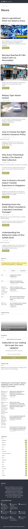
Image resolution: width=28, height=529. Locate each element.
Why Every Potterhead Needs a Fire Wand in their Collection (12, 157)
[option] (14, 323)
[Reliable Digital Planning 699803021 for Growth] (23, 513)
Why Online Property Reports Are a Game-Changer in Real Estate (17, 298)
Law (3, 464)
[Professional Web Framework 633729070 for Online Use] (5, 513)
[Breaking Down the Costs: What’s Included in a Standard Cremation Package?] (14, 217)
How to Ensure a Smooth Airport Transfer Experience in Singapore (13, 183)
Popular (4, 270)
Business (4, 444)
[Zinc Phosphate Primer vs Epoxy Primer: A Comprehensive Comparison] (5, 305)
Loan (3, 473)
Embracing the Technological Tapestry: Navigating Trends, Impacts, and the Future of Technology (13, 384)
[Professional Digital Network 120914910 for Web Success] (23, 519)
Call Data (4, 468)
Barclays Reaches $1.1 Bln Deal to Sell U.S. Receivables (14, 57)
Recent (13, 270)
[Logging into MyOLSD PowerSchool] (5, 276)
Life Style (4, 451)
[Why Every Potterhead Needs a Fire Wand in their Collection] (14, 165)
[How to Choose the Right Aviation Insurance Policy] (14, 139)
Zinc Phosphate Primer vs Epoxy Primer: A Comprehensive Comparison (18, 305)
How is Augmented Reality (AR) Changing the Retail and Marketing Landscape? (17, 417)
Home (3, 6)
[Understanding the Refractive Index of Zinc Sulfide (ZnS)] (14, 242)
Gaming (3, 475)
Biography (4, 440)
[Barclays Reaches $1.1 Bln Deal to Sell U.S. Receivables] (14, 72)
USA (3, 457)
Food (3, 470)
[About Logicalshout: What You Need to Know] (14, 32)
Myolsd (3, 442)
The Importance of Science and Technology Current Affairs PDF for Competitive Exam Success (18, 428)
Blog (3, 449)
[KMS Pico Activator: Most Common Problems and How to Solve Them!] (5, 290)
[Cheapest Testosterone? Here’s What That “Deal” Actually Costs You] (5, 507)
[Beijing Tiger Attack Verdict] (14, 109)
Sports (3, 466)
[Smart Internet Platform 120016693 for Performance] (14, 519)
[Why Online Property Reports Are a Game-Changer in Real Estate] (5, 298)
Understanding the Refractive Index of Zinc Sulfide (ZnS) (13, 235)
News (3, 462)
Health (3, 455)
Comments (22, 270)
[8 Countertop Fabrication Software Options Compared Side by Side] (14, 507)
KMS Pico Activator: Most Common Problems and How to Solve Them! (18, 289)
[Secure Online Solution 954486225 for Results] (14, 513)
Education (4, 460)
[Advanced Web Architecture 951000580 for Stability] (5, 519)
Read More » (5, 47)
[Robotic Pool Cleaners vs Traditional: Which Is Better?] (5, 282)
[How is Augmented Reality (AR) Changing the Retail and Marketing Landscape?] (5, 420)
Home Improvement (6, 453)
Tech (3, 446)
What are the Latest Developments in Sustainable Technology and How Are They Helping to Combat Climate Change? (17, 405)
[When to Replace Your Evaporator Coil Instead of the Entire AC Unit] (23, 506)
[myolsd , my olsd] (7, 1)
